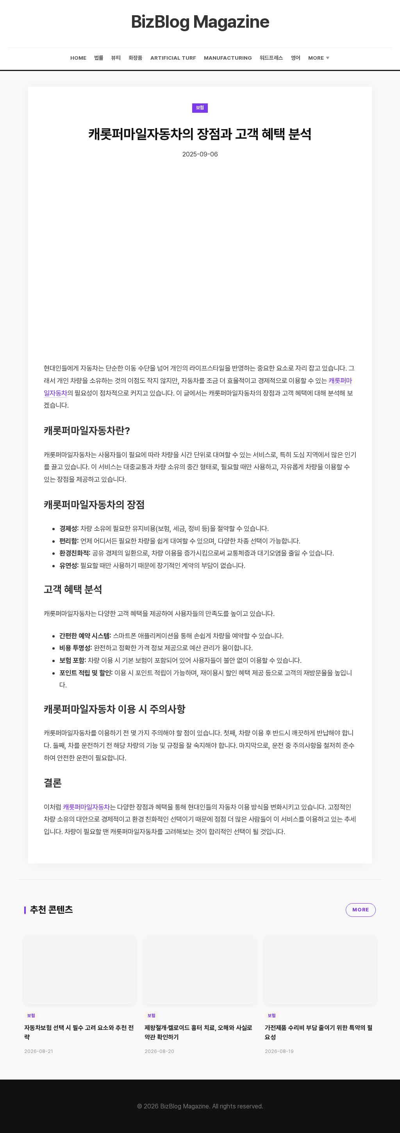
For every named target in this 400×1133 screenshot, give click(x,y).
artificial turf (173, 58)
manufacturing (228, 58)
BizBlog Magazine (200, 21)
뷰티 (116, 58)
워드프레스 (271, 58)
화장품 (136, 58)
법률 (99, 58)
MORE (360, 910)
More (319, 58)
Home (78, 58)
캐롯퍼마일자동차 (86, 807)
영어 (295, 58)
